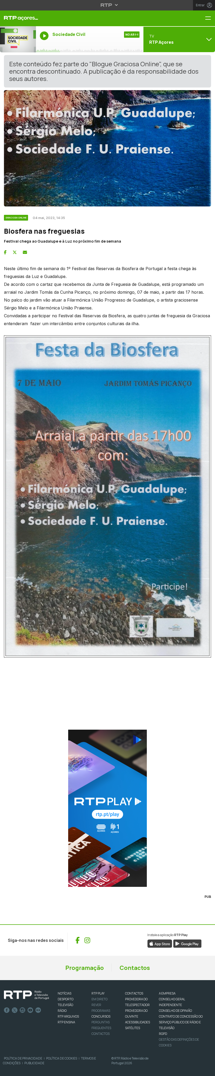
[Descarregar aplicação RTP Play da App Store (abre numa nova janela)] (159, 943)
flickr (38, 1010)
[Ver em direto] (18, 39)
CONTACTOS (134, 993)
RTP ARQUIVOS (68, 1016)
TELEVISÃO (65, 1005)
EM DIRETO (100, 999)
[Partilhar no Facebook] (5, 252)
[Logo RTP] (26, 995)
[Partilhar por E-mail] (25, 252)
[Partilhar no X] (15, 252)
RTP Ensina (66, 1022)
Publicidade (34, 1063)
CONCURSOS (101, 1016)
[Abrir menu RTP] (108, 5)
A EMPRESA (167, 993)
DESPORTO (65, 999)
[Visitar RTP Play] (107, 808)
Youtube (30, 1010)
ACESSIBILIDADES (137, 1022)
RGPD (163, 1033)
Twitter (15, 1010)
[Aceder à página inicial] (18, 18)
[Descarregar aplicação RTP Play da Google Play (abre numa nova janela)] (187, 943)
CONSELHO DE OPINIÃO (175, 1010)
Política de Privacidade (23, 1058)
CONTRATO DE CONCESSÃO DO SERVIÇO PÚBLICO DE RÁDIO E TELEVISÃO (181, 1022)
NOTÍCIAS (64, 993)
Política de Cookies (61, 1058)
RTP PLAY (98, 993)
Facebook (7, 1010)
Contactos (135, 968)
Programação (84, 968)
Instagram (22, 1010)
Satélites (132, 1028)
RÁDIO (62, 1010)
